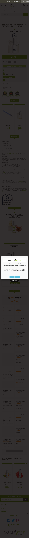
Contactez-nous (25, 1)
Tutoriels (8, 1)
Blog (12, 1)
